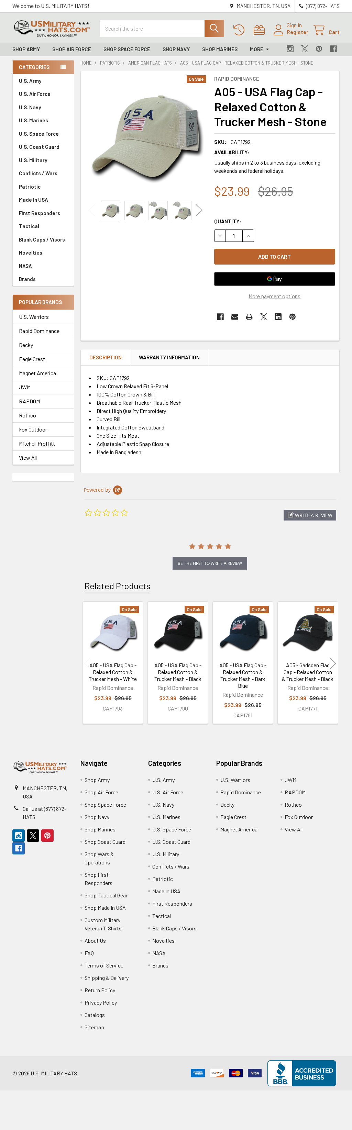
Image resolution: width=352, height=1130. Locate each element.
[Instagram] (290, 49)
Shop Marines (220, 49)
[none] (145, 136)
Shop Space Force (126, 49)
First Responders (39, 213)
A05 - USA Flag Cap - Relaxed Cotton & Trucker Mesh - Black (177, 672)
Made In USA (33, 200)
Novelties (30, 252)
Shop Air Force (71, 49)
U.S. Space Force (39, 134)
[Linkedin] (278, 317)
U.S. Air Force (35, 94)
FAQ (89, 953)
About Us (95, 940)
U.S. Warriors (34, 316)
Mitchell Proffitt (37, 443)
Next (199, 210)
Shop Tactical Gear (106, 895)
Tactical (29, 226)
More (256, 49)
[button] (310, 515)
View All (28, 457)
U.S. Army (30, 81)
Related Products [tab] (117, 586)
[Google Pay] (274, 279)
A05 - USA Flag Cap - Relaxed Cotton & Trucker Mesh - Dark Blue (242, 675)
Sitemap (94, 1027)
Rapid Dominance (39, 330)
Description (105, 357)
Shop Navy (176, 49)
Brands (27, 279)
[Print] (249, 317)
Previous (92, 210)
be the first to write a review (210, 563)
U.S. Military (33, 160)
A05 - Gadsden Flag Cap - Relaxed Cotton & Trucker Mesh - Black (307, 672)
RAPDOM (29, 401)
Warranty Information (169, 357)
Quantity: (227, 221)
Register (297, 32)
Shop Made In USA (105, 907)
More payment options (274, 296)
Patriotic (30, 186)
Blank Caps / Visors (42, 239)
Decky (26, 345)
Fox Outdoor (33, 429)
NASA (25, 266)
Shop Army (26, 49)
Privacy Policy (101, 1002)
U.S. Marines (33, 120)
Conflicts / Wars (38, 173)
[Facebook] (333, 49)
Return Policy (100, 990)
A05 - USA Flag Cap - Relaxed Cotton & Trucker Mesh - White (113, 672)
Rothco (27, 415)
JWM (25, 387)
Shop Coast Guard (105, 841)
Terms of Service (104, 965)
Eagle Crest (32, 359)
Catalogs (95, 1014)
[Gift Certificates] (261, 30)
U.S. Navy (30, 107)
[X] (304, 49)
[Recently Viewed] (240, 30)
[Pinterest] (319, 49)
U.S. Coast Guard (39, 147)
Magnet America (37, 373)
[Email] (235, 317)
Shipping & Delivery (107, 977)
